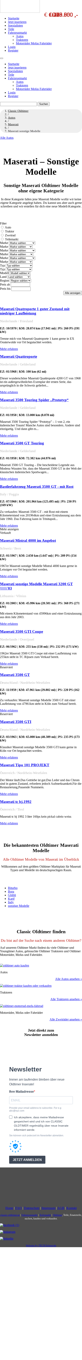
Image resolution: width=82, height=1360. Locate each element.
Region (4, 280)
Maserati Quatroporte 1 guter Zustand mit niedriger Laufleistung (34, 311)
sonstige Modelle (18, 905)
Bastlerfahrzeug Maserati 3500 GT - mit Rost (36, 486)
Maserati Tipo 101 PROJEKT (24, 765)
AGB (60, 1208)
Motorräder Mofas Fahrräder (34, 43)
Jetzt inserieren (17, 22)
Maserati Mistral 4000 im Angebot (28, 540)
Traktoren (22, 39)
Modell (4, 273)
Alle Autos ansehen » (68, 979)
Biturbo (13, 888)
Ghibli (12, 895)
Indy (11, 902)
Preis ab (5, 284)
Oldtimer (57, 1215)
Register (13, 50)
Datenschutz (31, 1208)
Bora (11, 891)
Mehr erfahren (9, 349)
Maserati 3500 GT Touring (22, 443)
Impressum (48, 1208)
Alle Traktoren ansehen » (66, 999)
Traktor (9, 231)
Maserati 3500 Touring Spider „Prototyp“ (34, 400)
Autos (19, 36)
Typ (2, 265)
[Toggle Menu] (1, 58)
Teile (11, 29)
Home (9, 1208)
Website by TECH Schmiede (41, 1245)
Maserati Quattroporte (18, 356)
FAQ (18, 1208)
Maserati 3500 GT (15, 675)
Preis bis (5, 288)
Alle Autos (7, 137)
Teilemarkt (11, 239)
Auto (8, 227)
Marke (4, 243)
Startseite (13, 18)
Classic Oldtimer (18, 110)
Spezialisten (15, 25)
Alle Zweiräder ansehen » (66, 1019)
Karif (11, 898)
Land (3, 276)
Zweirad (10, 235)
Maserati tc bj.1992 (15, 802)
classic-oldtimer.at (10, 1215)
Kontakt (71, 1208)
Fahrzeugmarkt (17, 32)
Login (12, 47)
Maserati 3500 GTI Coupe (21, 631)
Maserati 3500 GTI (15, 722)
